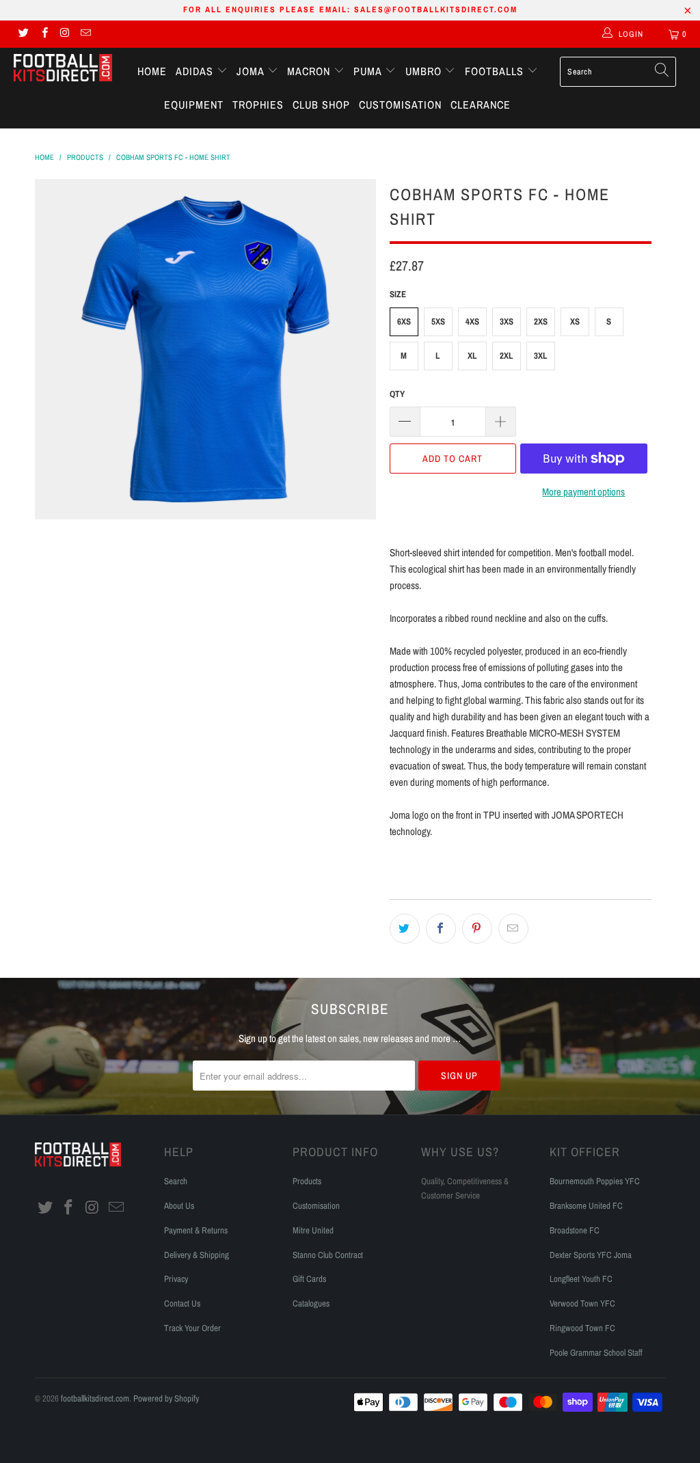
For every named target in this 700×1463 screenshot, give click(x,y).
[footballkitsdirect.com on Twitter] (23, 34)
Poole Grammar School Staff (596, 1352)
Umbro (425, 71)
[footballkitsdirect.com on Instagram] (64, 34)
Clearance (480, 104)
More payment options (583, 491)
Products (307, 1181)
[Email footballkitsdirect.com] (85, 34)
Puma (369, 71)
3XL (541, 355)
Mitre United (313, 1230)
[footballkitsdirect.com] (63, 69)
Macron (310, 71)
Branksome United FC (586, 1206)
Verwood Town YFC (582, 1303)
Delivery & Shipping (196, 1255)
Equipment (194, 104)
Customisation (400, 104)
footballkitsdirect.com (95, 1398)
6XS (404, 321)
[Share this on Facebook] (441, 929)
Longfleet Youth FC (581, 1279)
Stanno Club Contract (328, 1255)
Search (175, 1181)
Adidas (196, 71)
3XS (506, 321)
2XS (541, 321)
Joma (252, 71)
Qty (397, 394)
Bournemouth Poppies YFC (595, 1181)
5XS (438, 321)
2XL (506, 355)
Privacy (176, 1279)
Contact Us (182, 1303)
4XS (472, 321)
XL (472, 355)
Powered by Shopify (166, 1398)
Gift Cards (309, 1279)
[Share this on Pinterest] (477, 929)
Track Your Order (192, 1328)
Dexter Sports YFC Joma (591, 1255)
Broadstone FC (575, 1230)
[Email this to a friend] (513, 929)
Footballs (496, 71)
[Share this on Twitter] (405, 929)
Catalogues (311, 1303)
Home (152, 71)
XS (575, 321)
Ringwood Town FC (582, 1328)
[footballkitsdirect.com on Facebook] (43, 34)
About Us (179, 1206)
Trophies (258, 104)
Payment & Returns (196, 1230)
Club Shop (321, 104)
